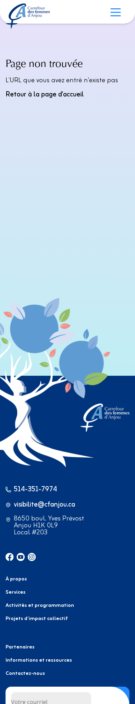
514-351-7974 (35, 489)
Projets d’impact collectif (37, 618)
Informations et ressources (39, 660)
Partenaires (20, 647)
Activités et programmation (40, 605)
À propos (16, 579)
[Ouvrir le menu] (117, 13)
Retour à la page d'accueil (45, 94)
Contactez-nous (25, 673)
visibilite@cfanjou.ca (44, 505)
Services (16, 592)
